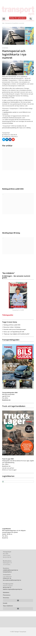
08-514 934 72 (7, 587)
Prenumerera (6, 595)
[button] (4, 19)
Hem (3, 23)
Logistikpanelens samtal (9, 112)
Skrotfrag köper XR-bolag (11, 233)
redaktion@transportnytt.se (10, 570)
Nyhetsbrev (6, 592)
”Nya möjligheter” (8, 273)
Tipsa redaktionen (8, 605)
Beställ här (5, 538)
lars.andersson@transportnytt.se (12, 580)
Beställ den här (6, 400)
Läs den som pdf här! (8, 468)
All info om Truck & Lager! (9, 470)
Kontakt (5, 603)
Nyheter (5, 48)
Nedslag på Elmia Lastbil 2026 (13, 189)
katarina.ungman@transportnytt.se (12, 589)
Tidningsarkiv (7, 315)
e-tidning (28, 127)
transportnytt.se (7, 572)
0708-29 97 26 (7, 578)
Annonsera (6, 597)
